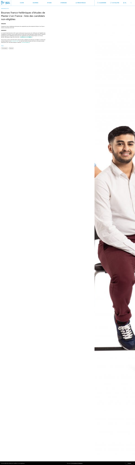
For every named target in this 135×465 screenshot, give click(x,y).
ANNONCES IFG (5, 8)
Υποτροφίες (4, 48)
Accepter (129, 463)
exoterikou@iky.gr (26, 42)
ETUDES (49, 3)
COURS (22, 3)
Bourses (11, 48)
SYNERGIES (63, 3)
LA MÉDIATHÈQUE (81, 3)
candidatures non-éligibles (26, 37)
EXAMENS (35, 3)
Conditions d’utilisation (78, 463)
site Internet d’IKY (15, 41)
